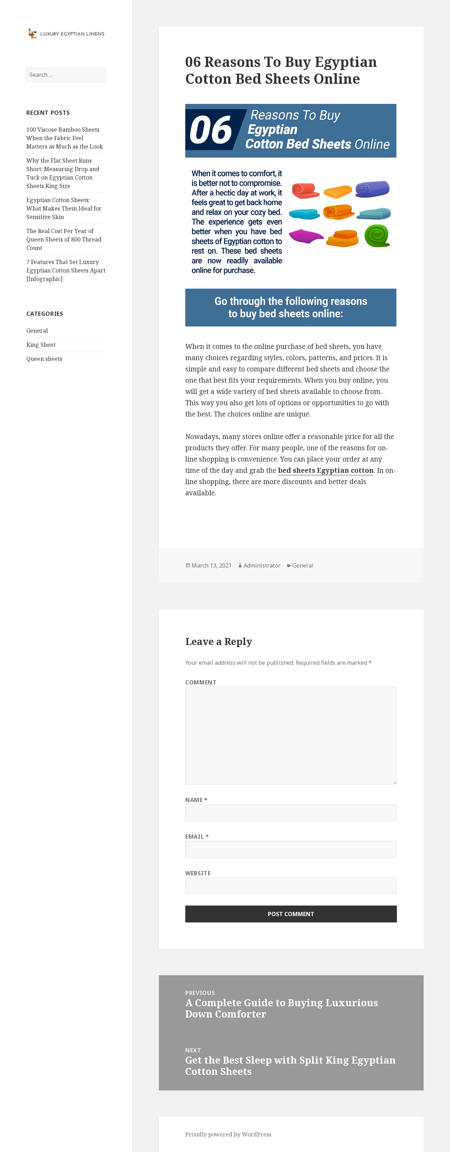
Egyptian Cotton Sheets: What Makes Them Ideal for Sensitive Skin (64, 208)
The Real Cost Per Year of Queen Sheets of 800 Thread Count (64, 239)
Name (196, 800)
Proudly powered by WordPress (228, 1134)
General (37, 330)
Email (197, 836)
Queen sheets (44, 359)
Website (198, 873)
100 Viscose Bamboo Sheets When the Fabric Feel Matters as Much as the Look (64, 138)
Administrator (262, 565)
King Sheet (41, 345)
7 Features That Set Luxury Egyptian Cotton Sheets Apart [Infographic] (65, 270)
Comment (201, 682)
